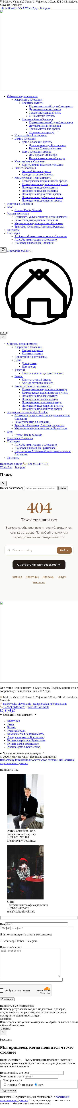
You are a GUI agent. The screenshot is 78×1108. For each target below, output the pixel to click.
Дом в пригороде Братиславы (47, 145)
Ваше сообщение (10, 947)
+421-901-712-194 (38, 707)
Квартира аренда (32, 353)
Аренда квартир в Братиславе (25, 737)
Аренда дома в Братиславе (23, 746)
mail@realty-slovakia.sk (17, 703)
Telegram (45, 8)
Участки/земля (16, 730)
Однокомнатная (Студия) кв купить (51, 106)
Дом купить (29, 363)
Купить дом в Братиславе (23, 743)
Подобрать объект (18, 250)
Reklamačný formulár (12, 759)
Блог (10, 207)
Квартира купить (32, 102)
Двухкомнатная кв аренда (45, 125)
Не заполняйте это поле (14, 1072)
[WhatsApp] (13, 711)
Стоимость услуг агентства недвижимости (41, 216)
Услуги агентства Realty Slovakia (27, 412)
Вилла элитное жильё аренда (47, 158)
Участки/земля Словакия (30, 161)
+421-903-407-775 (11, 8)
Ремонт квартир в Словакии (32, 421)
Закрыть (5, 1028)
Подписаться (8, 1090)
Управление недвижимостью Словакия (39, 223)
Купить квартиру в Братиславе (26, 740)
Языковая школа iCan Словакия (34, 242)
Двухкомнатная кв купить (45, 109)
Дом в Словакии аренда (36, 151)
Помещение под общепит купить (42, 197)
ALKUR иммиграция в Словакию (36, 239)
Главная (17, 577)
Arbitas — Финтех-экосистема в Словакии (41, 236)
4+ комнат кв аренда (41, 132)
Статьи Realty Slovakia (28, 210)
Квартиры (32, 577)
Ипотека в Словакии (20, 203)
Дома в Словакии (25, 138)
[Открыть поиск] (3, 250)
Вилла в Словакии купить (45, 148)
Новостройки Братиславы (31, 135)
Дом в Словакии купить (37, 141)
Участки (20, 369)
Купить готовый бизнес (36, 379)
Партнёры (13, 233)
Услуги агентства (18, 213)
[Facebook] (6, 711)
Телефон (5, 927)
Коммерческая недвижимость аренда (44, 180)
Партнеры (13, 441)
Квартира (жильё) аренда (37, 119)
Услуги (62, 577)
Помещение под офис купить (40, 187)
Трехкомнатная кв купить (45, 112)
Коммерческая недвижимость (33, 177)
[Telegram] (10, 711)
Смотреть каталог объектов (36, 564)
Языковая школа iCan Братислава (35, 447)
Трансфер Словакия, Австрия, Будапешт (39, 226)
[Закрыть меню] (3, 336)
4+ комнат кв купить (42, 115)
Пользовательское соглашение (43, 759)
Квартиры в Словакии (28, 99)
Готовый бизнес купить (36, 171)
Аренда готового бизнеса (37, 174)
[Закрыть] (3, 1032)
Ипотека (48, 577)
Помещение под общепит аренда (42, 200)
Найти (64, 550)
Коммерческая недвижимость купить (45, 184)
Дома (18, 360)
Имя (2, 924)
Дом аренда (29, 366)
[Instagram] (2, 711)
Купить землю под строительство (42, 164)
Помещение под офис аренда (40, 190)
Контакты (13, 229)
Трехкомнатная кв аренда (44, 128)
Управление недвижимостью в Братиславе (41, 428)
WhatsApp (31, 8)
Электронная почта (12, 1076)
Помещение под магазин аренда (41, 194)
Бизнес (19, 376)
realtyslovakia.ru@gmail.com (50, 703)
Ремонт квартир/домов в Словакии (36, 220)
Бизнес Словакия (25, 167)
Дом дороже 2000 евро (43, 154)
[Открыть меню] (31, 251)
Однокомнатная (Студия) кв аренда (51, 122)
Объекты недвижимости (22, 96)
